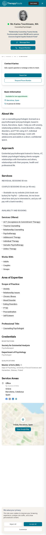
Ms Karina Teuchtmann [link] (23, 56)
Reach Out (23, 75)
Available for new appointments (16, 96)
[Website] (16, 399)
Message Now (25, 42)
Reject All (13, 524)
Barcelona (10, 100)
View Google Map (23, 429)
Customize (23, 529)
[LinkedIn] (13, 399)
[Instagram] (10, 399)
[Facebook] (6, 399)
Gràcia (15, 56)
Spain (3, 56)
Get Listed (33, 3)
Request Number (24, 48)
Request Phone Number (23, 80)
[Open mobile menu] (42, 3)
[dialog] (23, 520)
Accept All (32, 524)
